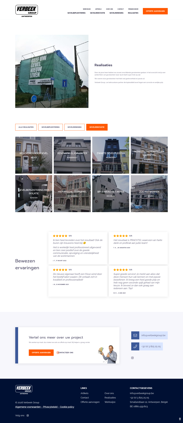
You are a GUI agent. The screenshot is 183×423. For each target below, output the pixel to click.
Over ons (109, 9)
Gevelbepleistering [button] (51, 127)
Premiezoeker (133, 9)
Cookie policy (67, 406)
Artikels (98, 9)
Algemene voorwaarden (28, 406)
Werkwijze (87, 9)
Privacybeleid (50, 406)
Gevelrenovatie (97, 13)
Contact (121, 9)
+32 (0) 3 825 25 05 (151, 346)
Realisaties (133, 13)
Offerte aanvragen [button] (155, 11)
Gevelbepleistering (76, 13)
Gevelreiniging (116, 13)
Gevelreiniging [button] (74, 127)
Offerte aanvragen (90, 402)
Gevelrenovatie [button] (96, 127)
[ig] (132, 358)
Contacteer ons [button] (65, 352)
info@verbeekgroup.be (153, 335)
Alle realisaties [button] (26, 127)
